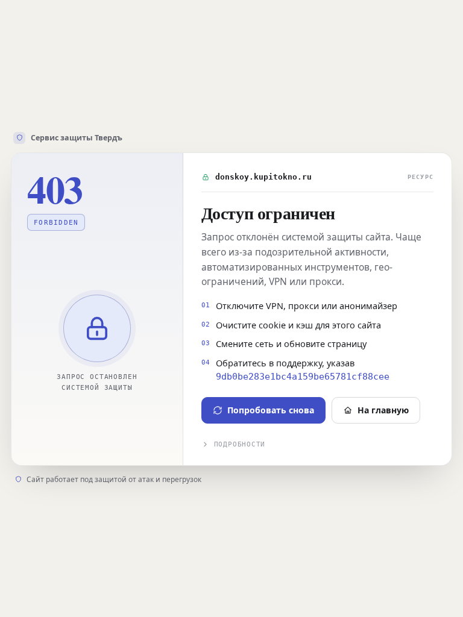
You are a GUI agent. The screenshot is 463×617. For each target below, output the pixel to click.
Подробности (239, 444)
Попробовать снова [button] (270, 410)
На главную (383, 410)
